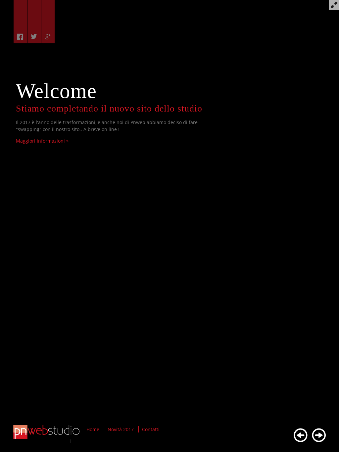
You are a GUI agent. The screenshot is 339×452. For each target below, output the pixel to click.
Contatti (151, 429)
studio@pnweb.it (50, 122)
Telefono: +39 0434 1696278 (46, 129)
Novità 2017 (121, 429)
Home (92, 429)
